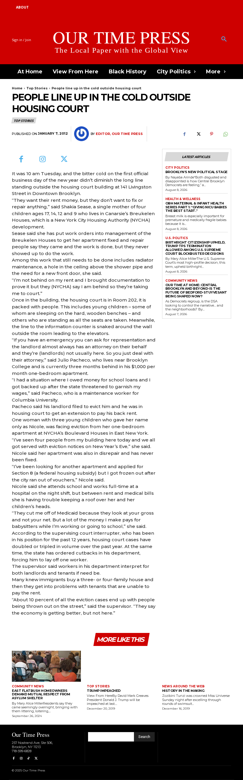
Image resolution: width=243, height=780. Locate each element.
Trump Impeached (104, 691)
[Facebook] (184, 134)
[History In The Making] (196, 666)
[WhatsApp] (225, 134)
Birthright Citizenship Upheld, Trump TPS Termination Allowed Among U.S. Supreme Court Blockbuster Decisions (195, 248)
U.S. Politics (176, 238)
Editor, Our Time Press (119, 134)
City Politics (177, 168)
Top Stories (37, 88)
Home (17, 88)
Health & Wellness (182, 199)
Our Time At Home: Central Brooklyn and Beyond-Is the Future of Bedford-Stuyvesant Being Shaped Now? (196, 290)
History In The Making (183, 691)
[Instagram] (42, 159)
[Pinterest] (212, 134)
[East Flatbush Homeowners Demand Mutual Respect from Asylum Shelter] (46, 666)
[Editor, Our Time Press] (82, 133)
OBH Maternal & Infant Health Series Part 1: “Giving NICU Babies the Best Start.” (196, 207)
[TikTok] (28, 758)
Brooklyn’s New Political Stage (196, 172)
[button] (224, 39)
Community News (181, 281)
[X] (198, 134)
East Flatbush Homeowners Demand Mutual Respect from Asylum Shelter (41, 694)
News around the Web (183, 686)
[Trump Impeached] (121, 666)
